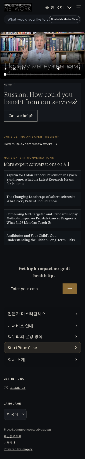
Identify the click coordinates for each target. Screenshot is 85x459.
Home (8, 84)
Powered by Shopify (18, 449)
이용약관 (9, 443)
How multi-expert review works (30, 144)
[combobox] (42, 19)
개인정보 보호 (12, 436)
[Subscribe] (70, 288)
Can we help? (20, 115)
